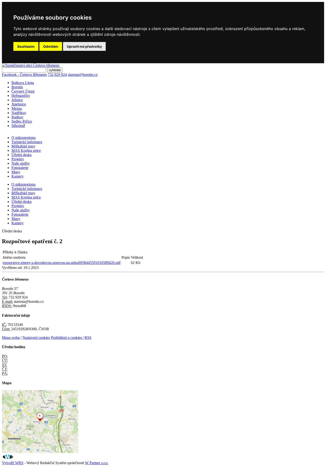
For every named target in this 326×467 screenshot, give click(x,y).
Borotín (17, 87)
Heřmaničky (20, 96)
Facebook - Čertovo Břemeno (24, 75)
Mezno (16, 108)
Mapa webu (11, 338)
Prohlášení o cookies (67, 338)
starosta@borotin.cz (83, 75)
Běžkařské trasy (23, 146)
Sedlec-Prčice (21, 121)
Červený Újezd (22, 91)
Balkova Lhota (22, 83)
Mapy (15, 172)
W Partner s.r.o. (96, 463)
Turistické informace (26, 142)
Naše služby (20, 163)
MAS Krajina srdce (26, 150)
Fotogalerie (19, 168)
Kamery (17, 176)
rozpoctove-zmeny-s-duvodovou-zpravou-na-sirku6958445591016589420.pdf (62, 263)
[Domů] (30, 65)
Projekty (17, 159)
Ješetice (17, 100)
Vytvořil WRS (12, 463)
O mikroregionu (23, 138)
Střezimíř (18, 126)
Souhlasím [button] (26, 46)
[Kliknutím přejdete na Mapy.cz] (40, 452)
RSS (87, 338)
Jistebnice (18, 104)
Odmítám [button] (50, 46)
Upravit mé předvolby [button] (84, 46)
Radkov (17, 117)
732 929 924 (57, 75)
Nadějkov (18, 113)
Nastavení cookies (36, 338)
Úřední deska (21, 155)
